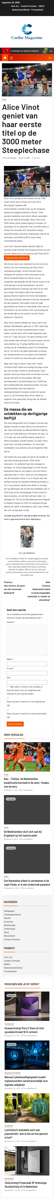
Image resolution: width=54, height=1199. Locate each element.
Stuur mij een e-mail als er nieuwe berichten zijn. (27, 715)
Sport (4, 99)
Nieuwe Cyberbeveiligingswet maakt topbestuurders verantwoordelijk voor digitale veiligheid (26, 1080)
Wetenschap (9, 925)
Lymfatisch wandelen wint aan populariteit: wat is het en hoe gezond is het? (26, 1133)
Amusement (9, 936)
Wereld (7, 918)
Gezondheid (9, 1126)
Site (8, 677)
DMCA (41, 6)
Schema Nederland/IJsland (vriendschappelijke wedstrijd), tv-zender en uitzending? (38, 591)
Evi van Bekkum (10, 158)
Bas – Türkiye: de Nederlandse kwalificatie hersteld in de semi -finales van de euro (26, 782)
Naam (10, 659)
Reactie (11, 622)
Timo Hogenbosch (30, 1036)
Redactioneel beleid (20, 10)
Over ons (15, 6)
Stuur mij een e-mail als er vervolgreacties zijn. (26, 703)
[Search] (49, 57)
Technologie (9, 929)
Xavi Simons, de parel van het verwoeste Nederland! (14, 587)
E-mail (10, 668)
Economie (8, 922)
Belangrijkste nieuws (12, 1073)
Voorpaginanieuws (12, 914)
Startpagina (9, 911)
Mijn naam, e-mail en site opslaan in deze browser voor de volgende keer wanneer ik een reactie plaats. (24, 690)
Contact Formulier (29, 6)
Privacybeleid (37, 10)
